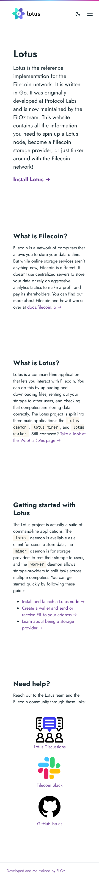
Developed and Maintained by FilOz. (36, 871)
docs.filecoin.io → (44, 307)
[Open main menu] (90, 13)
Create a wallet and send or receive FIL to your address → (49, 611)
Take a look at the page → (49, 437)
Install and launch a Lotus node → (53, 601)
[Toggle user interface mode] (78, 13)
